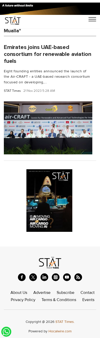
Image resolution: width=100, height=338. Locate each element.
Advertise (42, 292)
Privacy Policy (23, 299)
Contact (88, 292)
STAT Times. (65, 322)
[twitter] (33, 277)
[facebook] (22, 277)
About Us (19, 292)
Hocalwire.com (60, 331)
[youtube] (67, 277)
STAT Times (12, 91)
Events (88, 299)
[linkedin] (44, 277)
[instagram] (55, 277)
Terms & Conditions (59, 299)
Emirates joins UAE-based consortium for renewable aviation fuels (47, 54)
